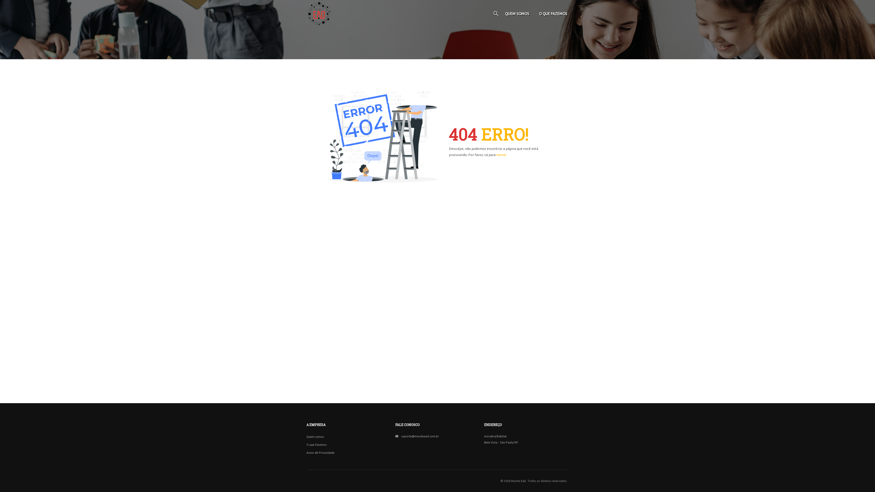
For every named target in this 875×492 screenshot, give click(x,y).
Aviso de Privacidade (320, 452)
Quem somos (517, 14)
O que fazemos (553, 14)
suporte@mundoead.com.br (420, 436)
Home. (501, 155)
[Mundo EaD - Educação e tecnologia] (319, 13)
